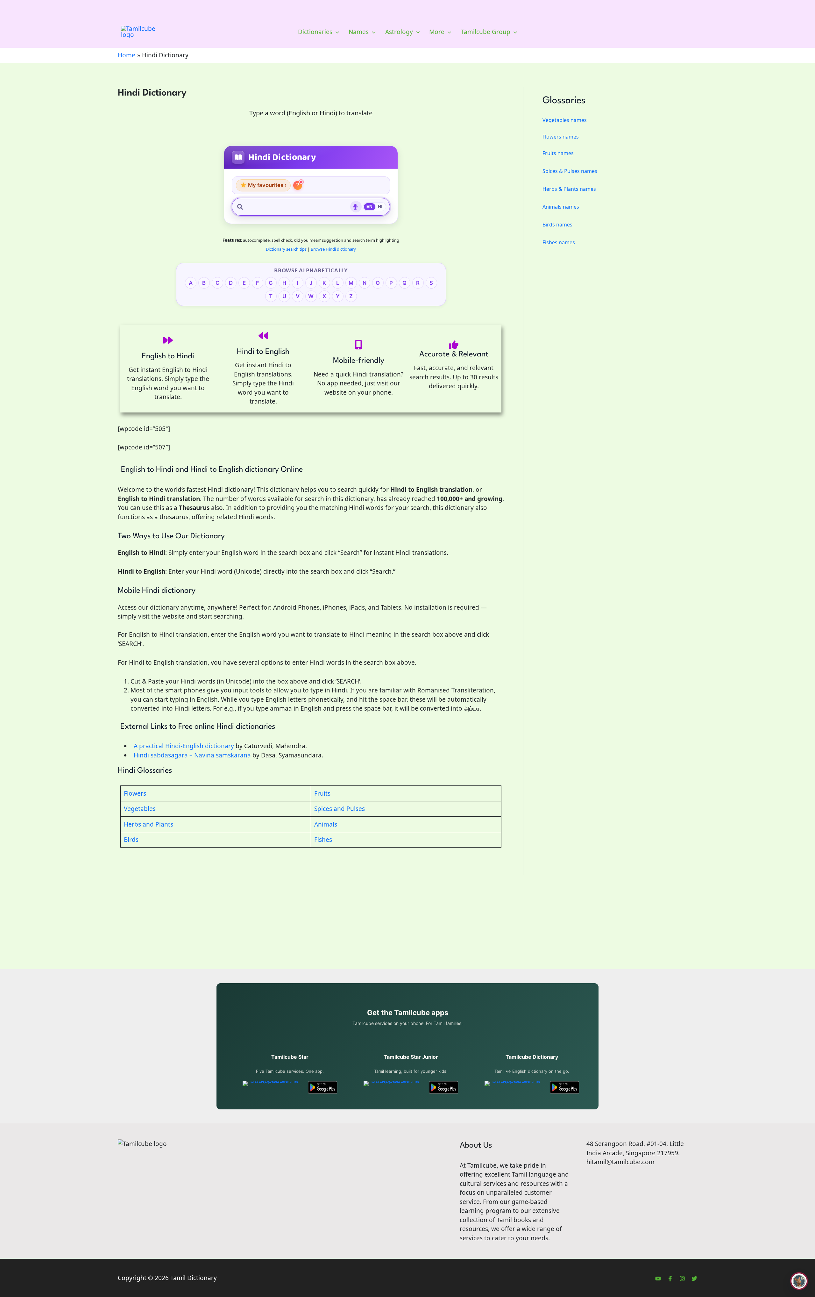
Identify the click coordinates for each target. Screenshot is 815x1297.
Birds (131, 839)
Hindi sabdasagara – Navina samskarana (191, 755)
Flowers (135, 793)
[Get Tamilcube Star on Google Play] (322, 1087)
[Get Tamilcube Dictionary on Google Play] (564, 1087)
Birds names (557, 224)
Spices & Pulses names (569, 171)
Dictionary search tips (286, 249)
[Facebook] (670, 1278)
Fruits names (558, 153)
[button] (335, 32)
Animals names (560, 206)
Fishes (323, 839)
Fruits (322, 793)
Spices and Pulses (339, 809)
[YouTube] (658, 1278)
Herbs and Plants (148, 824)
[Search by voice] (356, 206)
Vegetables (140, 809)
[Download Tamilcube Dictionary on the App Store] (514, 1087)
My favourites (263, 185)
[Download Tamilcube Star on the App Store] (272, 1087)
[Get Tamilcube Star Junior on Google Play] (443, 1087)
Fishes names (558, 242)
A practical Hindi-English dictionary (182, 746)
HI (380, 206)
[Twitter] (694, 1278)
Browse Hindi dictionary (333, 249)
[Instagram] (682, 1278)
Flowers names (560, 136)
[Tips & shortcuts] (297, 185)
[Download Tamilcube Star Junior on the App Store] (393, 1087)
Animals (325, 824)
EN (369, 206)
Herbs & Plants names (569, 188)
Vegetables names (564, 120)
